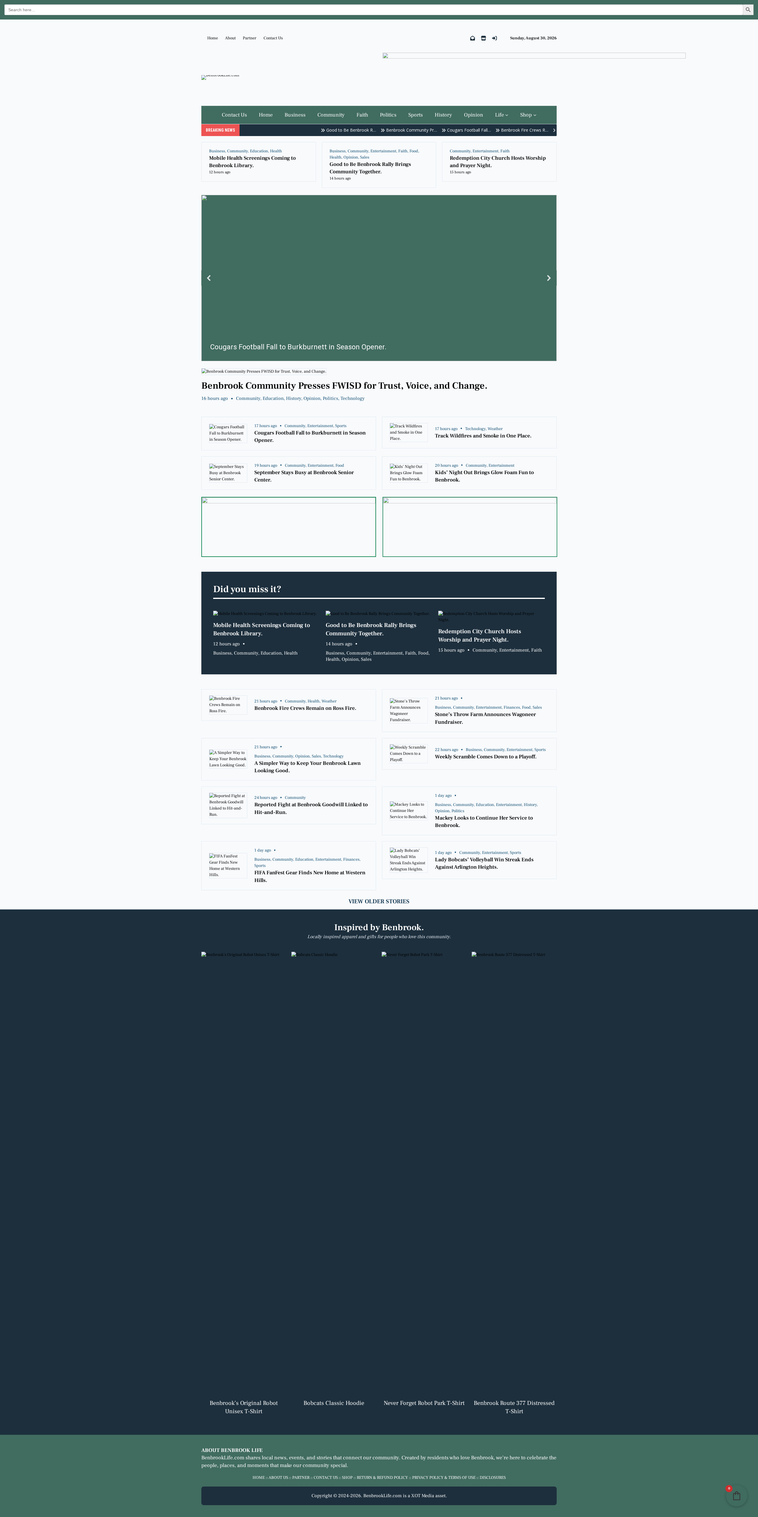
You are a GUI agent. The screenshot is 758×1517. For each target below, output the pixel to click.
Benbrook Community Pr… (392, 130)
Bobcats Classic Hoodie (333, 1403)
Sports (340, 426)
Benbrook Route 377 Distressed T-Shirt (514, 1407)
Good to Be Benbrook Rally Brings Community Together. (370, 168)
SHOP (347, 1477)
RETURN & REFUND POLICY (382, 1477)
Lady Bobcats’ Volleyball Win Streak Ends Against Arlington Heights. (484, 863)
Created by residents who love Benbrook (448, 1457)
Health (276, 151)
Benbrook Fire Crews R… (505, 130)
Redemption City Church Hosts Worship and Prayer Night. (498, 162)
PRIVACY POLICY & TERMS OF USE (444, 1477)
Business (217, 151)
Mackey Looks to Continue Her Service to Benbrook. (484, 822)
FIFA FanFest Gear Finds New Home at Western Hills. (309, 876)
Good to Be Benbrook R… (332, 130)
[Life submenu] (506, 115)
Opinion (350, 157)
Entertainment (383, 151)
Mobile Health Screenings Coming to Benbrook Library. (252, 162)
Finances (512, 707)
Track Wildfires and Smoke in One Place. (483, 435)
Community (237, 151)
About (230, 38)
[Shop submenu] (535, 115)
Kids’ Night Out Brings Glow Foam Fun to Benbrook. (484, 476)
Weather (495, 429)
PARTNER (300, 1477)
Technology (353, 398)
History (293, 398)
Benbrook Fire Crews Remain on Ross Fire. (305, 708)
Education (259, 151)
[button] (379, 278)
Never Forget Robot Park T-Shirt (424, 1403)
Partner (249, 38)
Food (413, 151)
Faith (402, 151)
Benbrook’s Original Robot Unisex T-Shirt (244, 1407)
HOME (259, 1477)
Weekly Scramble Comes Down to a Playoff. (486, 756)
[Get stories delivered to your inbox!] (472, 38)
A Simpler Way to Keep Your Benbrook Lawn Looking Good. (307, 767)
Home (212, 38)
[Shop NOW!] (483, 38)
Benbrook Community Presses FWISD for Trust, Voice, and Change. (344, 385)
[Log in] (494, 38)
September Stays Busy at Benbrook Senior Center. (304, 476)
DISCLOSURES (493, 1477)
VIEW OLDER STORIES (379, 901)
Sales (364, 157)
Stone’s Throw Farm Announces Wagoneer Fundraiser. (485, 718)
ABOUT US (278, 1477)
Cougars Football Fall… (450, 130)
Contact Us (273, 38)
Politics (330, 398)
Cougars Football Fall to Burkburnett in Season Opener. (310, 436)
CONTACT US (326, 1477)
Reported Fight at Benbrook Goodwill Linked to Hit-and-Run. (311, 808)
